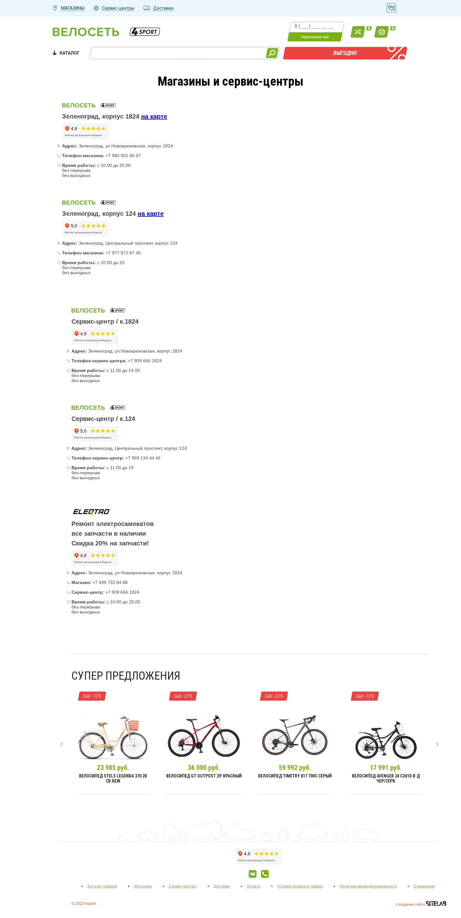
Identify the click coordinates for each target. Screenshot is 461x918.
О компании (424, 886)
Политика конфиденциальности (368, 886)
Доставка (222, 886)
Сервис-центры (183, 886)
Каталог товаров (102, 886)
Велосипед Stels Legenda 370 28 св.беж (113, 778)
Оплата (253, 886)
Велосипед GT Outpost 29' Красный (204, 775)
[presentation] (62, 744)
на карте (154, 116)
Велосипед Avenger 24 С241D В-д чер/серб (386, 778)
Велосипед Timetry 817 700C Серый (295, 775)
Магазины (143, 886)
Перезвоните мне (315, 36)
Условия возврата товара (300, 886)
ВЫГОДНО (345, 53)
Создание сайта (411, 904)
